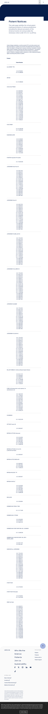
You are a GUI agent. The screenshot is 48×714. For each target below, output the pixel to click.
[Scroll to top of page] (43, 646)
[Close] (46, 704)
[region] (24, 708)
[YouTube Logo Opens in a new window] (30, 667)
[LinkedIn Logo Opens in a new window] (26, 667)
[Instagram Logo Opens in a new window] (22, 667)
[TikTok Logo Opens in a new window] (15, 671)
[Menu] (43, 2)
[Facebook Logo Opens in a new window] (14, 667)
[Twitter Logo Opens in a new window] (18, 667)
